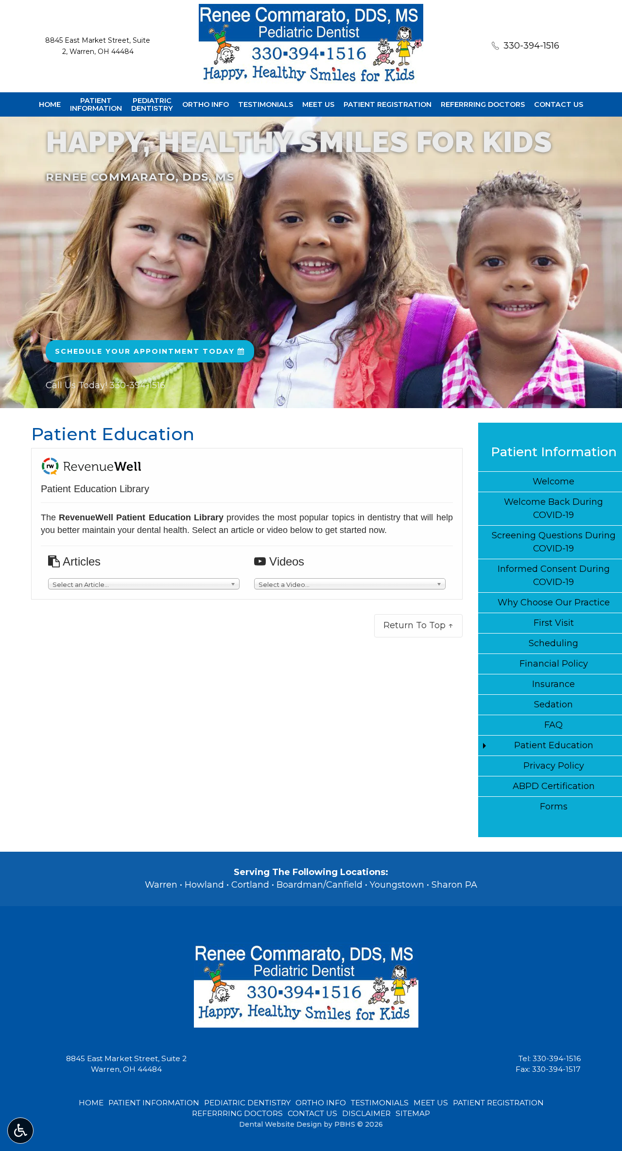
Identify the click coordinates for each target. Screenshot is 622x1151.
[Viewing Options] (20, 1130)
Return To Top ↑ (418, 625)
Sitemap (413, 1113)
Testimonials (265, 104)
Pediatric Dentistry (247, 1102)
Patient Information (554, 452)
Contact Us (558, 104)
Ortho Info (205, 104)
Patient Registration (388, 104)
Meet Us (318, 104)
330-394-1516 (557, 1058)
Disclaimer (366, 1113)
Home (50, 104)
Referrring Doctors (483, 104)
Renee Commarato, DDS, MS (140, 177)
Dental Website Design (280, 1124)
